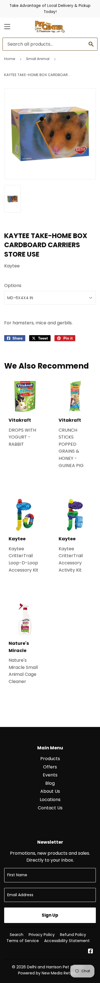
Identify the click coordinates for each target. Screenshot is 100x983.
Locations (50, 799)
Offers (50, 767)
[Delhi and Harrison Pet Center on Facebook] (90, 951)
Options (12, 285)
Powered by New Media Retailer (48, 973)
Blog (50, 783)
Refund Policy (73, 934)
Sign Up (50, 915)
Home (9, 58)
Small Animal (37, 58)
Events (50, 775)
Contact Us (50, 808)
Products (50, 758)
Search (16, 934)
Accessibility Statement (67, 940)
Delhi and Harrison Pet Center (55, 967)
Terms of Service (22, 940)
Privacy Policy (42, 934)
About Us (50, 791)
